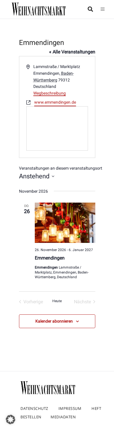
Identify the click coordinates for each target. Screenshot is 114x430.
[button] (10, 419)
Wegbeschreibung (49, 93)
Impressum (70, 408)
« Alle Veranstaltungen (72, 52)
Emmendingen (50, 258)
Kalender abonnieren (54, 321)
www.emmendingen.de (55, 102)
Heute (57, 301)
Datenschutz (34, 408)
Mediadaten (63, 416)
